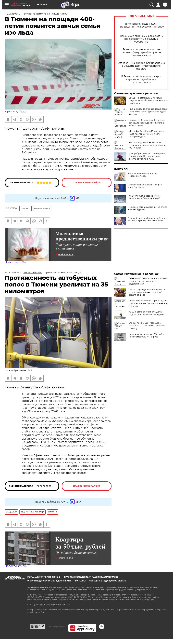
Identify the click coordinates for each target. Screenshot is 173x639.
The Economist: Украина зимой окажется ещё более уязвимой (144, 197)
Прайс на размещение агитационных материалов (91, 577)
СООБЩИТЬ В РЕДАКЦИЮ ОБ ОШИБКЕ (107, 581)
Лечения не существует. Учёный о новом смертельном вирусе (146, 335)
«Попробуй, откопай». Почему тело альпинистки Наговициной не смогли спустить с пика (147, 156)
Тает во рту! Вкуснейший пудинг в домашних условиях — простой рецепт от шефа (147, 292)
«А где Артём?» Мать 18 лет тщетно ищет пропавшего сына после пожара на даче (147, 134)
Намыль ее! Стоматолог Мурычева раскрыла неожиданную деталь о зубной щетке (147, 123)
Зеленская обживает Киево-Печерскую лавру (142, 174)
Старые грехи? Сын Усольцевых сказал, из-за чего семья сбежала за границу (148, 326)
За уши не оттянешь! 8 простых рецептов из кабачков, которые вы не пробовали (148, 100)
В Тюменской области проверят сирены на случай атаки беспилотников (141, 79)
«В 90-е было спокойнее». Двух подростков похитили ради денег (146, 313)
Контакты (80, 581)
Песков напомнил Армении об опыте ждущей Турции (147, 208)
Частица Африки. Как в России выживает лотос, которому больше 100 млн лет (147, 145)
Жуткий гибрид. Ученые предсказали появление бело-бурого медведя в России (148, 112)
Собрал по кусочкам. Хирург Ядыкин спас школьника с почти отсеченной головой (148, 303)
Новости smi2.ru (16, 262)
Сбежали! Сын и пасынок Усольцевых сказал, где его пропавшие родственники (148, 281)
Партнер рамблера (56, 627)
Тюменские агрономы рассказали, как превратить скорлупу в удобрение (141, 39)
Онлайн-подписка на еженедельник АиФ (49, 581)
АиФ (23, 111)
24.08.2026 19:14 (13, 272)
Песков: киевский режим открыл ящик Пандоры (145, 186)
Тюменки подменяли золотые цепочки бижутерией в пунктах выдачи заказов (141, 52)
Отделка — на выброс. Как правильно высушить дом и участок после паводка (141, 66)
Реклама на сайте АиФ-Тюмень (43, 577)
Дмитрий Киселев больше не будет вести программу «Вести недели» (146, 219)
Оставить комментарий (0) (87, 182)
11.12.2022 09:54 (12, 13)
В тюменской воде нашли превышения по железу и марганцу (141, 25)
